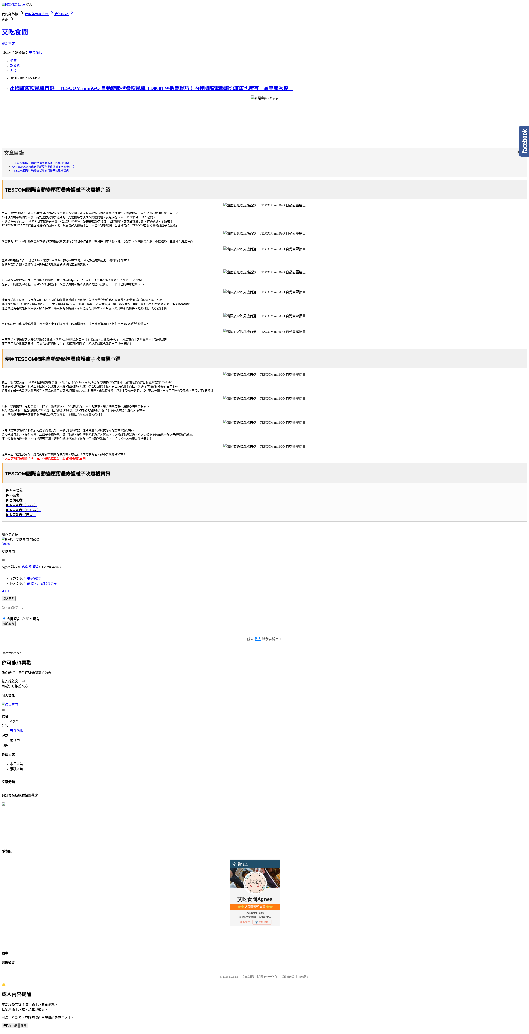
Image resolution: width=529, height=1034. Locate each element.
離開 (23, 1025)
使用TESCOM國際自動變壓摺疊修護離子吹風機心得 (43, 166)
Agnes (6, 543)
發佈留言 (8, 623)
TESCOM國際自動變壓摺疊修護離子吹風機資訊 (40, 170)
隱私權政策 (287, 976)
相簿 (13, 61)
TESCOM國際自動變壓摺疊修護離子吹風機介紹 (40, 162)
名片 (13, 71)
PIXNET (233, 976)
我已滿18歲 (10, 1025)
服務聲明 (303, 976)
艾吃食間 (15, 32)
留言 (35, 567)
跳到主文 (8, 43)
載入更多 (8, 598)
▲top (5, 590)
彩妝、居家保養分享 (42, 583)
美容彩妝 (34, 578)
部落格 (15, 66)
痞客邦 (27, 567)
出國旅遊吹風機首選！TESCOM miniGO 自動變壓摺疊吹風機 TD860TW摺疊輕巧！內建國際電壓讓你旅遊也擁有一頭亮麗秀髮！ (151, 88)
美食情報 (35, 52)
